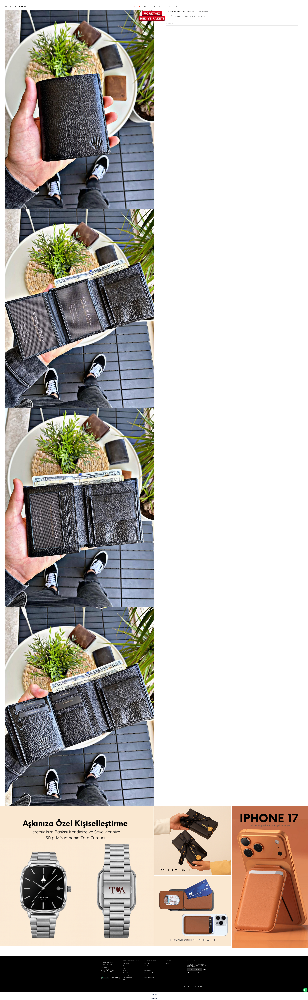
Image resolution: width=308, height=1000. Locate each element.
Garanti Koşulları (148, 970)
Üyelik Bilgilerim (169, 968)
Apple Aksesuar (163, 6)
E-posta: (107, 962)
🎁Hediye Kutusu (143, 6)
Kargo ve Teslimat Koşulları (150, 972)
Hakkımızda (125, 965)
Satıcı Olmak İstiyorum (149, 977)
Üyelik (145, 975)
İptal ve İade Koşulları (127, 977)
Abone (204, 969)
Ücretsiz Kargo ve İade (149, 968)
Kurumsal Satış (126, 963)
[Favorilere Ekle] (168, 18)
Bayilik (124, 979)
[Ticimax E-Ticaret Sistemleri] (154, 999)
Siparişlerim (168, 965)
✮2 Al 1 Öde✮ (133, 6)
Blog (177, 6)
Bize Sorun (146, 963)
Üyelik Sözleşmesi (127, 972)
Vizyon (124, 968)
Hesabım (168, 963)
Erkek (151, 6)
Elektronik (171, 6)
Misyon (124, 970)
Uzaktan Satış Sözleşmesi (128, 975)
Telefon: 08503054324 (106, 964)
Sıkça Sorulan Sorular (149, 965)
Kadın (155, 6)
